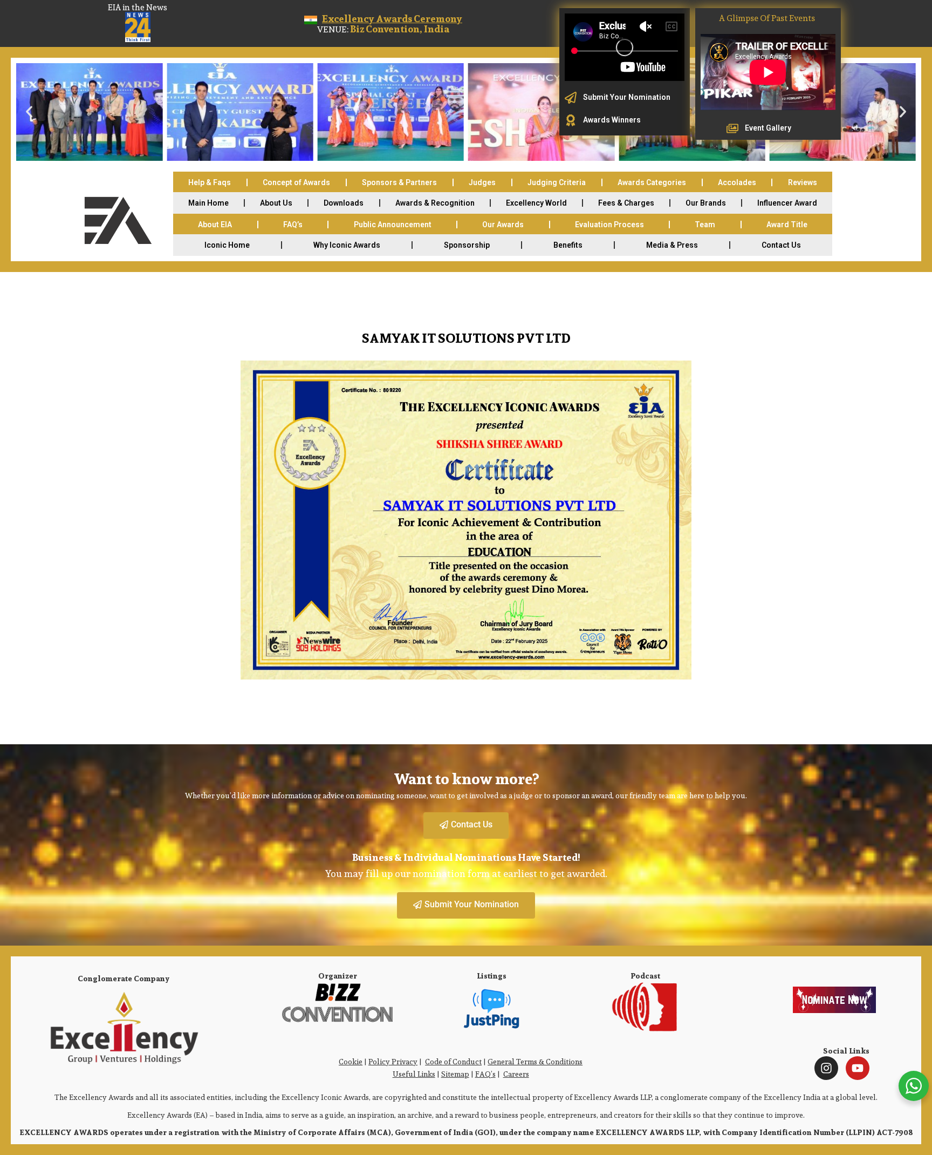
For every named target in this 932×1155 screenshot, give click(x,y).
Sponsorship (467, 245)
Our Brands (706, 203)
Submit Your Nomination (626, 97)
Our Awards (503, 224)
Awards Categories (652, 182)
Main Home (208, 203)
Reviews (802, 182)
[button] (29, 111)
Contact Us (781, 245)
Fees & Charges (626, 203)
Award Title (786, 224)
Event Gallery (768, 128)
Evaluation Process (609, 224)
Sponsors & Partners (399, 182)
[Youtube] (857, 1068)
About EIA (215, 224)
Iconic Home (227, 245)
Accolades (737, 182)
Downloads (344, 203)
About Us (276, 203)
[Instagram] (826, 1068)
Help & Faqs (209, 182)
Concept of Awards (296, 182)
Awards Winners (612, 120)
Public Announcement (392, 224)
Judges (482, 182)
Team (705, 224)
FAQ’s (293, 224)
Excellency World (536, 203)
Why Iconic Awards (346, 245)
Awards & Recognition (435, 203)
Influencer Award (787, 203)
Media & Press (672, 245)
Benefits (567, 245)
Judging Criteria (556, 182)
